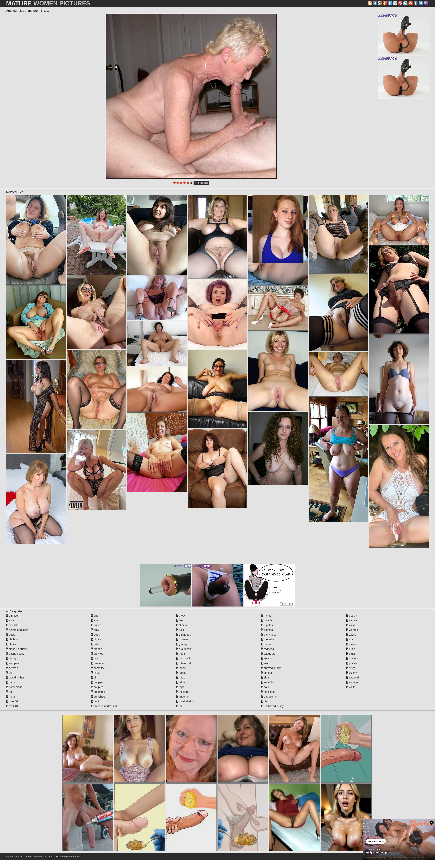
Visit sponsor (201, 182)
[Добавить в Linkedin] (390, 3)
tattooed (353, 677)
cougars (98, 682)
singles (268, 672)
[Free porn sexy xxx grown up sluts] (96, 235)
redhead (268, 649)
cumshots (99, 696)
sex (265, 663)
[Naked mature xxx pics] (157, 389)
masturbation (186, 701)
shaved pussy (272, 668)
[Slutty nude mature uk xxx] (157, 343)
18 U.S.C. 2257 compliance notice (61, 856)
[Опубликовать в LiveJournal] (395, 3)
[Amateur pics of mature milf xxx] (191, 96)
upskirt (352, 615)
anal (96, 615)
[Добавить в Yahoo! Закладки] (426, 3)
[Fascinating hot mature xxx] (338, 312)
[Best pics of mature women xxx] (278, 448)
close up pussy (17, 649)
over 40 (13, 706)
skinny (352, 672)
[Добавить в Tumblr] (416, 3)
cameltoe (99, 668)
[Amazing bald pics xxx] (217, 468)
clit (95, 677)
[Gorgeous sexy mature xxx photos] (399, 486)
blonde (97, 649)
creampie (99, 691)
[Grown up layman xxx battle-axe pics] (278, 371)
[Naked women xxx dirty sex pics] (96, 312)
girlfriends (184, 634)
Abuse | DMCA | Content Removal (24, 856)
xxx (350, 639)
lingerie (183, 696)
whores (353, 629)
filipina (182, 625)
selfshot (268, 658)
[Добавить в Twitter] (421, 3)
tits (265, 701)
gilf (10, 672)
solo (266, 687)
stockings (269, 691)
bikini (96, 644)
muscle (268, 620)
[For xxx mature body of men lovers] (399, 289)
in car (96, 672)
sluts (266, 677)
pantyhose (269, 634)
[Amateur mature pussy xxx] (399, 379)
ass (95, 620)
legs (181, 687)
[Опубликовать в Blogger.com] (370, 3)
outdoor (353, 658)
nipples (268, 625)
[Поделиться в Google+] (385, 3)
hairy (11, 682)
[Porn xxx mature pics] (157, 235)
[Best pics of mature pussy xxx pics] (217, 389)
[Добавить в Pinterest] (400, 3)
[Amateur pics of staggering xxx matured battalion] (399, 220)
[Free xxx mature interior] (217, 236)
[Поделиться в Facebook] (375, 3)
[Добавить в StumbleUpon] (410, 3)
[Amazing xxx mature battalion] (96, 389)
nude (351, 649)
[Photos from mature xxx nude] (36, 240)
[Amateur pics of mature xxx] (338, 374)
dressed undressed (105, 706)
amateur (13, 615)
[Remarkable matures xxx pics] (157, 452)
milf (180, 706)
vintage (353, 682)
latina (182, 682)
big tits (97, 639)
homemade (15, 687)
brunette (98, 663)
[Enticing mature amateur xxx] (217, 314)
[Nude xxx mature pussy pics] (36, 406)
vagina (352, 620)
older (351, 653)
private (352, 663)
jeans (182, 668)
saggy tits (269, 653)
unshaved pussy (273, 706)
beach (97, 634)
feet (180, 620)
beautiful (13, 625)
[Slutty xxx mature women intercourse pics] (157, 297)
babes (97, 625)
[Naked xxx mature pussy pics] (278, 308)
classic (12, 644)
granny (182, 644)
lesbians (183, 691)
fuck (181, 629)
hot (10, 691)
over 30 (13, 701)
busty (11, 634)
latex (181, 677)
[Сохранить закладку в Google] (380, 3)
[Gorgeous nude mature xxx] (96, 470)
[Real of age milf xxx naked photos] (36, 499)
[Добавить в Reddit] (405, 3)
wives (352, 634)
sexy (351, 668)
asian (11, 620)
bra (95, 658)
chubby (13, 639)
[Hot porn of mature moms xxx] (36, 322)
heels (182, 653)
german (13, 668)
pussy (267, 644)
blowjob (98, 653)
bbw (96, 629)
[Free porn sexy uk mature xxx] (338, 459)
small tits (268, 682)
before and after (18, 629)
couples (98, 687)
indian (12, 696)
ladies (182, 672)
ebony (12, 658)
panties (268, 629)
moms (267, 615)
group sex (184, 649)
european (14, 663)
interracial (184, 663)
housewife (184, 658)
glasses (183, 639)
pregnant (269, 639)
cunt (96, 701)
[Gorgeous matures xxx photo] (338, 234)
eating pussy (16, 653)
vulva (351, 625)
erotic (182, 615)
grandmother (16, 677)
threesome (270, 696)
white (351, 687)
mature (352, 644)
